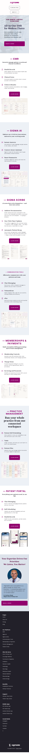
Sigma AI (5, 634)
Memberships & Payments (9, 641)
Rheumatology (6, 676)
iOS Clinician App (6, 706)
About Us (5, 619)
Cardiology (5, 666)
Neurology (5, 668)
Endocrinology (6, 678)
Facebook (5, 723)
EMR (4, 631)
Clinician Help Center (7, 696)
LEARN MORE (14, 94)
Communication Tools (8, 639)
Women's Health (6, 664)
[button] (14, 12)
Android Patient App (7, 713)
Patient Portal (6, 646)
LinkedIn (5, 728)
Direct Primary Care (7, 654)
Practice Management (8, 644)
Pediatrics (5, 661)
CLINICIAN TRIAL (14, 7)
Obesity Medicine (7, 673)
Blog (4, 624)
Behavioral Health (7, 671)
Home (4, 617)
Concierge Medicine (7, 656)
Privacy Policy (19, 748)
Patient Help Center (7, 698)
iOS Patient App (6, 708)
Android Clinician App (8, 711)
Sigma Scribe (6, 636)
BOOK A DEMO (10, 43)
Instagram (5, 721)
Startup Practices (7, 688)
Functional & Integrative (8, 659)
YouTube (5, 726)
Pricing (4, 621)
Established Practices (8, 686)
